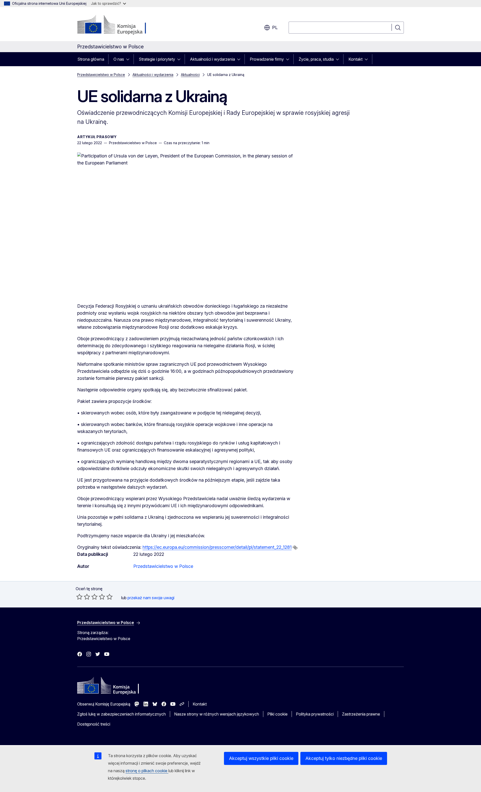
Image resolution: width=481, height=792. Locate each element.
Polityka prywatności (315, 714)
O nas (118, 59)
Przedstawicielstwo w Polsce (101, 74)
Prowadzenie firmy (267, 59)
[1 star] (79, 596)
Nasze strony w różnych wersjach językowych (216, 714)
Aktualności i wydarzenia (212, 59)
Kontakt (355, 59)
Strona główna (90, 59)
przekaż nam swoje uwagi (151, 597)
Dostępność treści (93, 724)
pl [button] (275, 27)
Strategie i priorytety (157, 59)
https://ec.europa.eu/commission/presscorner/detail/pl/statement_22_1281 (217, 547)
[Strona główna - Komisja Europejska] (117, 25)
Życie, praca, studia (316, 59)
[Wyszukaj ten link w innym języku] (295, 547)
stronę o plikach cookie (147, 770)
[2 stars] (83, 596)
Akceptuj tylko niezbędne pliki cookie (343, 758)
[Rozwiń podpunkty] (129, 59)
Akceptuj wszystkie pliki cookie (261, 758)
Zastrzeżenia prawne (361, 714)
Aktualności (190, 74)
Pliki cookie (277, 714)
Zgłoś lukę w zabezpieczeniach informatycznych (121, 714)
